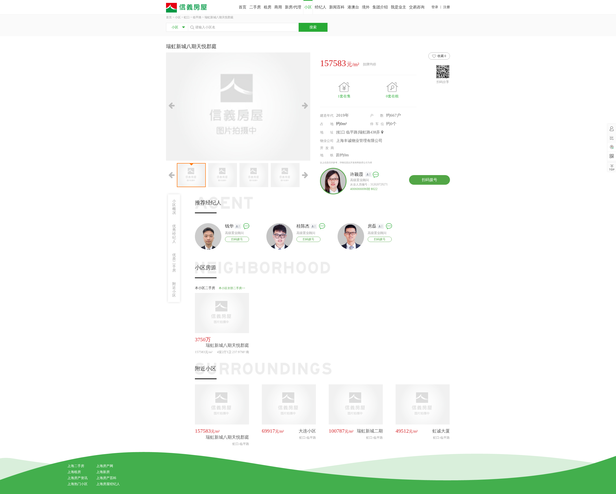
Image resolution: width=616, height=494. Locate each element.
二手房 (255, 7)
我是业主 (398, 7)
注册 (446, 7)
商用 (278, 7)
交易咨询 (416, 7)
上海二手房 (75, 466)
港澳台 (353, 7)
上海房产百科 (106, 478)
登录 (434, 7)
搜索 (313, 27)
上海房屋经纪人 (108, 484)
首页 (242, 7)
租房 (267, 7)
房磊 (372, 226)
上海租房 (74, 472)
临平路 (197, 17)
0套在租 (392, 96)
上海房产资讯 (77, 478)
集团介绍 (380, 7)
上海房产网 (104, 466)
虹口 (187, 17)
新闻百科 (337, 7)
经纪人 (320, 7)
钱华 (229, 226)
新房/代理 (293, 7)
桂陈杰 (302, 226)
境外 (366, 7)
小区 (308, 7)
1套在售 (344, 96)
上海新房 (103, 472)
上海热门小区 (77, 484)
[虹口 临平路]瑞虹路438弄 (358, 132)
